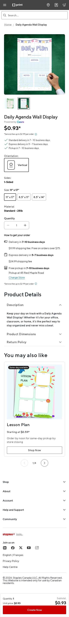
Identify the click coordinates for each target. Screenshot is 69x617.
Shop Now (34, 450)
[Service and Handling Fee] (35, 134)
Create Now (34, 610)
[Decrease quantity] (8, 225)
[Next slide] (44, 463)
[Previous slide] (24, 463)
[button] (16, 165)
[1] (24, 103)
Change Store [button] (17, 277)
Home (8, 24)
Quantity (9, 218)
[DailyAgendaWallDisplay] (10, 103)
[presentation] (8, 182)
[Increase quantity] (25, 225)
